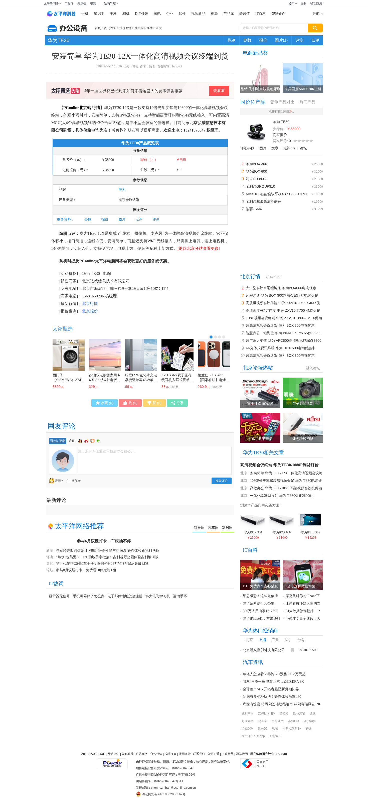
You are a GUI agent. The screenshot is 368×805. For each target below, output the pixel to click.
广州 (275, 640)
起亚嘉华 (248, 721)
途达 (313, 713)
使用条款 (185, 754)
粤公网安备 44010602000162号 (164, 794)
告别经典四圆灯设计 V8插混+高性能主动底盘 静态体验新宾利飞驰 (107, 550)
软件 (182, 14)
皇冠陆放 (278, 721)
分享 (179, 403)
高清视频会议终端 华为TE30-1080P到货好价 (279, 465)
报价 (263, 40)
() (107, 403)
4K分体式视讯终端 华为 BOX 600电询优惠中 (280, 348)
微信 (98, 441)
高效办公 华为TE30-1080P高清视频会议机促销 (286, 488)
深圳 (288, 640)
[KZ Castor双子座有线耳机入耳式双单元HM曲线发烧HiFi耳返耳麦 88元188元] (177, 355)
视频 (93, 3)
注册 (303, 3)
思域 (275, 728)
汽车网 (213, 528)
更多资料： (65, 219)
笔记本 (99, 14)
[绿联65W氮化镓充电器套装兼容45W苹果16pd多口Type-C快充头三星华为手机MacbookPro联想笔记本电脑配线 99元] (141, 355)
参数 (247, 40)
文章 (274, 148)
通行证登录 (57, 441)
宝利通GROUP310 (260, 186)
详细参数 (247, 148)
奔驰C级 (293, 721)
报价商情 (125, 28)
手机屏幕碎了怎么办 (88, 596)
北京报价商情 (144, 28)
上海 (262, 640)
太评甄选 (63, 328)
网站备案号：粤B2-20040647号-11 (159, 781)
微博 (86, 441)
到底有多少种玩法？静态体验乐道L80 (272, 697)
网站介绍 (113, 754)
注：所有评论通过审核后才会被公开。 (108, 451)
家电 (157, 14)
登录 (292, 3)
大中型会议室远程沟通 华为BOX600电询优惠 (281, 288)
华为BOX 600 (256, 171)
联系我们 (199, 754)
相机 (125, 14)
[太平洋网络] (113, 761)
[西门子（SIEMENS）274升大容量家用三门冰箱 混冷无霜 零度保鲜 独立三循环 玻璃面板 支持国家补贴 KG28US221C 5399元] (69, 355)
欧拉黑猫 (299, 713)
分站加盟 (213, 754)
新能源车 (275, 736)
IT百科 (260, 14)
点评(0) (289, 148)
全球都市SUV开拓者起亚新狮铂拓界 (271, 689)
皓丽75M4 (254, 209)
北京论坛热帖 (258, 367)
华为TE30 (58, 40)
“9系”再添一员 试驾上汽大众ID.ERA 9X (273, 681)
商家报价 (280, 135)
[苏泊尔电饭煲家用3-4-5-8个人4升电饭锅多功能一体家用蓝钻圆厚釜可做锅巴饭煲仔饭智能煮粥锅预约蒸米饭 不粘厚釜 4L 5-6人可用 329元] (105, 355)
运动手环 (180, 596)
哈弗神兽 (310, 721)
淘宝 (92, 441)
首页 (98, 28)
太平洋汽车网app (253, 736)
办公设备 (110, 28)
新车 (49, 550)
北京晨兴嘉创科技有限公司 (264, 650)
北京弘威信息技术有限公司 (106, 281)
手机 (84, 14)
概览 (232, 40)
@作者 (76, 481)
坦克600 (247, 728)
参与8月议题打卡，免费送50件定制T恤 (86, 570)
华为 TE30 (91, 273)
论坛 (303, 148)
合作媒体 (156, 754)
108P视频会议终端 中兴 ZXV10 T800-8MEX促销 (284, 318)
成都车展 (248, 713)
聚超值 (81, 3)
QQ (80, 441)
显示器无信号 (59, 596)
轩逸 (309, 728)
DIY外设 (141, 14)
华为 (121, 189)
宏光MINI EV (266, 713)
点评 (315, 40)
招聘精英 (228, 754)
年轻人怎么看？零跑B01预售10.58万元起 (274, 674)
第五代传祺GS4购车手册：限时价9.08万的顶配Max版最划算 (102, 563)
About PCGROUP (93, 754)
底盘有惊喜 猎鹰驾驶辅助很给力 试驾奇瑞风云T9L (282, 704)
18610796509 (307, 650)
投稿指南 (170, 754)
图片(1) (281, 40)
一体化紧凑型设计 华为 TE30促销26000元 (282, 496)
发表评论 (222, 481)
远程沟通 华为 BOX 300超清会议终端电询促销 (282, 295)
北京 (243, 473)
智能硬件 (278, 14)
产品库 (69, 3)
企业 (169, 14)
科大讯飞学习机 (157, 596)
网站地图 (242, 754)
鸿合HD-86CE (257, 179)
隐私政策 (128, 754)
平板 (113, 14)
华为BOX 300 (256, 164)
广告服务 (142, 754)
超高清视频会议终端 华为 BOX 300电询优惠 (280, 325)
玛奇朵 (262, 721)
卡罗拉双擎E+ (291, 728)
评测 (299, 40)
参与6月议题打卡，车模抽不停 (104, 541)
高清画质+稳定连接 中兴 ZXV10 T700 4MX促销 (283, 310)
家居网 (227, 528)
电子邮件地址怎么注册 (124, 596)
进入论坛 (313, 368)
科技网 (199, 528)
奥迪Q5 (262, 728)
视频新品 (198, 14)
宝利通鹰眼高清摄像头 (263, 201)
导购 (49, 563)
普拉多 (284, 713)
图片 (121, 219)
